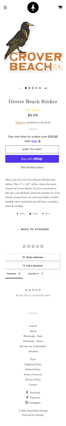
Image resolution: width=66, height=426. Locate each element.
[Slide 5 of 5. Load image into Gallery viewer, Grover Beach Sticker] (40, 88)
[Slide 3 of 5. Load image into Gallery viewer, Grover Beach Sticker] (33, 88)
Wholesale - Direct (33, 341)
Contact (33, 384)
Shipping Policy (33, 364)
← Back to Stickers (33, 229)
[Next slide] (46, 88)
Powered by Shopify (33, 415)
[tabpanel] (33, 47)
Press (33, 359)
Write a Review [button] (34, 257)
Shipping (20, 122)
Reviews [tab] (11, 273)
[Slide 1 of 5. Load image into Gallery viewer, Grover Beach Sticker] (26, 88)
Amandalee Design (37, 410)
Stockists (33, 351)
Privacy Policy (33, 379)
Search (33, 325)
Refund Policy (33, 369)
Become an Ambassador (33, 346)
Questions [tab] (33, 273)
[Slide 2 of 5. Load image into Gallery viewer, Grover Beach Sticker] (29, 88)
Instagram (35, 402)
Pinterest (35, 397)
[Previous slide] (20, 88)
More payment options (32, 167)
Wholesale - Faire (33, 336)
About (33, 331)
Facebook (34, 392)
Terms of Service (33, 374)
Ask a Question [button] (34, 265)
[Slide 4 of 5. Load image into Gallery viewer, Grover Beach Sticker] (36, 88)
